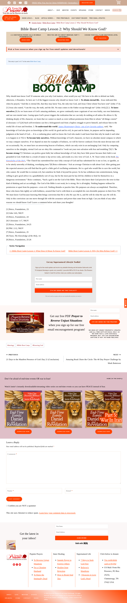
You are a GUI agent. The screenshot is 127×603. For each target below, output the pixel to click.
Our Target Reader (79, 18)
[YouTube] (20, 3)
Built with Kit (81, 543)
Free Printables (63, 18)
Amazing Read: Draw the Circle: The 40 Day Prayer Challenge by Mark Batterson (93, 359)
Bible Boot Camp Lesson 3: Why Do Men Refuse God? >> (93, 251)
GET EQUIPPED (101, 38)
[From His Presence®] (15, 10)
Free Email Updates (97, 18)
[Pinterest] (14, 3)
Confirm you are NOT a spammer (21, 506)
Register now (87, 2)
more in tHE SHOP (114, 378)
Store (90, 10)
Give (58, 10)
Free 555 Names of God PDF (10, 18)
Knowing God (38, 345)
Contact (99, 10)
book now (26, 40)
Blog (37, 18)
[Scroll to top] (122, 595)
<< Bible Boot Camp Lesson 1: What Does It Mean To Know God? (37, 251)
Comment (12, 454)
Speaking (82, 10)
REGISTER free (63, 40)
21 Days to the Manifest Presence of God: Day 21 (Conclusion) (32, 357)
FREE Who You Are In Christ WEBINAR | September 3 (55, 3)
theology (10, 345)
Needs (107, 10)
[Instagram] (26, 3)
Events (74, 10)
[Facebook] (9, 3)
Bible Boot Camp (35, 61)
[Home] (30, 23)
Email (69, 491)
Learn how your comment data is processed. (57, 513)
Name (10, 491)
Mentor (65, 10)
